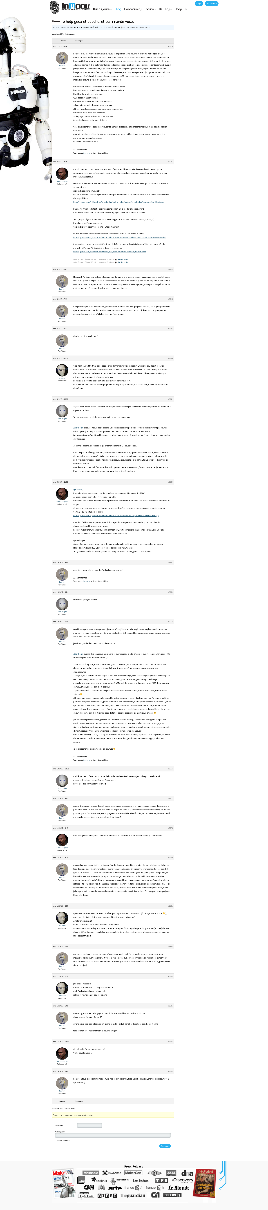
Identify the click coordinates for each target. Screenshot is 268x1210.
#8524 (170, 269)
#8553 (170, 592)
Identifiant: (59, 1125)
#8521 (170, 162)
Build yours (101, 9)
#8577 (170, 798)
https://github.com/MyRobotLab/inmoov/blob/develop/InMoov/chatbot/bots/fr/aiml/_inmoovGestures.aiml (119, 237)
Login (199, 3)
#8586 (170, 1041)
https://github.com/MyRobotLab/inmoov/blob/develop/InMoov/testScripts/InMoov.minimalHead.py (116, 515)
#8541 (170, 399)
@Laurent (78, 489)
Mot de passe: (60, 1132)
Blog (118, 9)
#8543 (170, 482)
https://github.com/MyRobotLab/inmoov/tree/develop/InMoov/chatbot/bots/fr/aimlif (109, 251)
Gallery (164, 9)
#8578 (170, 828)
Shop (178, 9)
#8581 (170, 906)
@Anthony (78, 427)
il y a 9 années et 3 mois (141, 27)
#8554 (170, 622)
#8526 (170, 328)
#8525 (170, 299)
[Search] (186, 10)
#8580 (170, 857)
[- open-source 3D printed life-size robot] (76, 5)
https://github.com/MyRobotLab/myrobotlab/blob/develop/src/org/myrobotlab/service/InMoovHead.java (118, 202)
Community (133, 9)
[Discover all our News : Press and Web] (134, 1185)
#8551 (170, 562)
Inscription (212, 3)
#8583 (170, 976)
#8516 (170, 46)
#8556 (170, 769)
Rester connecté (63, 1140)
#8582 (170, 946)
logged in (86, 153)
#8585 (170, 1006)
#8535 (170, 358)
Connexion (165, 1146)
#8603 (170, 1071)
